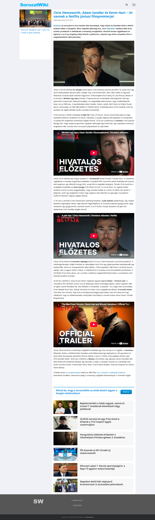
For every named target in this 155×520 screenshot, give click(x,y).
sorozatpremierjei (73, 373)
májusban (110, 29)
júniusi (58, 26)
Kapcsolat (78, 505)
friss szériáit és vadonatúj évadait (110, 373)
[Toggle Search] (127, 5)
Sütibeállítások (89, 517)
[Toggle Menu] (134, 5)
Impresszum (77, 500)
